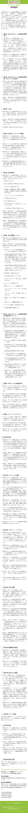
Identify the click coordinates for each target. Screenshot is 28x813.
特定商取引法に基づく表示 (14, 808)
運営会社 (11, 806)
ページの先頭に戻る (15, 803)
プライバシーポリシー (19, 806)
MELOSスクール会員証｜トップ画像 (14, 2)
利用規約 (6, 806)
